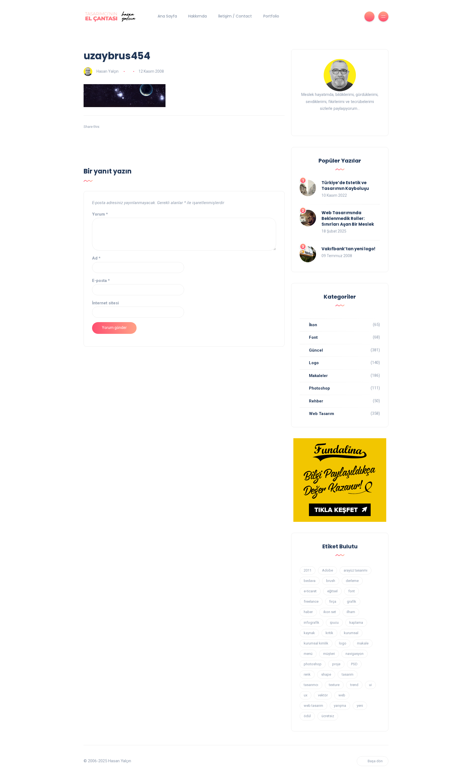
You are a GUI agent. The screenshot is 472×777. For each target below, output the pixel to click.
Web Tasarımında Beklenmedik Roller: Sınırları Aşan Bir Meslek (347, 218)
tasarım (347, 674)
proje (336, 664)
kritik (329, 633)
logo (342, 643)
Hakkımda (197, 16)
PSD (354, 664)
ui (370, 685)
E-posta (101, 280)
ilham (351, 612)
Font (313, 337)
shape (326, 674)
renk (307, 674)
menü (308, 654)
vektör (323, 695)
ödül (307, 716)
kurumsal (351, 633)
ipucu (334, 622)
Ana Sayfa (167, 16)
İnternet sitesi (105, 303)
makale (362, 643)
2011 (307, 570)
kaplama (356, 622)
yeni (360, 706)
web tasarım (313, 706)
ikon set (329, 612)
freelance (311, 601)
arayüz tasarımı (355, 570)
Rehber (316, 401)
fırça (332, 601)
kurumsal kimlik (316, 643)
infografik (311, 622)
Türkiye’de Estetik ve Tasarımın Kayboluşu (345, 185)
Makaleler (318, 375)
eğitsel (332, 591)
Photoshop (319, 388)
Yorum (100, 214)
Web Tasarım (321, 413)
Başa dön (375, 761)
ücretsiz (327, 716)
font (351, 591)
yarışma (340, 706)
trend (354, 685)
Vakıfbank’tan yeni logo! (348, 249)
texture (334, 685)
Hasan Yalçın (107, 71)
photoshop (312, 664)
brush (330, 581)
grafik (351, 601)
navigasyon (355, 654)
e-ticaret (310, 591)
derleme (352, 581)
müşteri (329, 654)
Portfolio (271, 16)
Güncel (316, 350)
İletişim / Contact (235, 16)
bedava (309, 581)
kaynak (309, 633)
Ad (96, 258)
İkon (313, 324)
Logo (314, 362)
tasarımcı (311, 685)
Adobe (327, 570)
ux (305, 695)
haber (308, 612)
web (341, 695)
